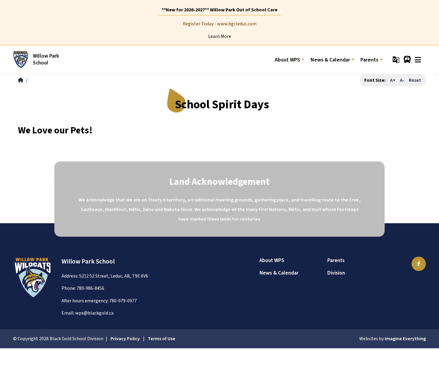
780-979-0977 (123, 301)
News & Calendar (279, 273)
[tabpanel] (219, 30)
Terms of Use (161, 338)
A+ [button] (392, 80)
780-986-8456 (90, 288)
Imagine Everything (405, 338)
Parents (336, 260)
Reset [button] (415, 80)
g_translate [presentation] (396, 59)
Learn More (219, 36)
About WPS (272, 260)
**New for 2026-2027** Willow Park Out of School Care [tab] (219, 10)
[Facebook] (419, 264)
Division (336, 273)
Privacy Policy (125, 338)
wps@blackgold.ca (94, 313)
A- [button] (402, 80)
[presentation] (418, 59)
